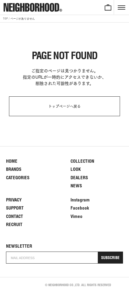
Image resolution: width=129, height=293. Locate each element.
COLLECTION (82, 161)
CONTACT (14, 216)
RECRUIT (14, 224)
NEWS (76, 186)
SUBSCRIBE (110, 257)
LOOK (75, 169)
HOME (11, 161)
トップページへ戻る (64, 106)
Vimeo (76, 216)
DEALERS (79, 177)
